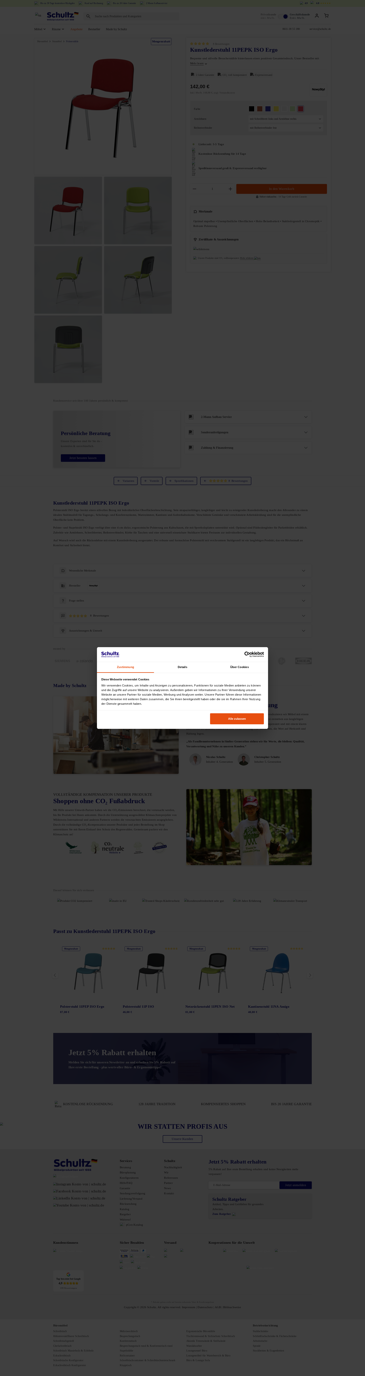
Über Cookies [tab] (239, 667)
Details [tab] (182, 667)
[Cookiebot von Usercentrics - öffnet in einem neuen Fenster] (247, 654)
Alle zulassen (237, 718)
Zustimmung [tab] (125, 667)
